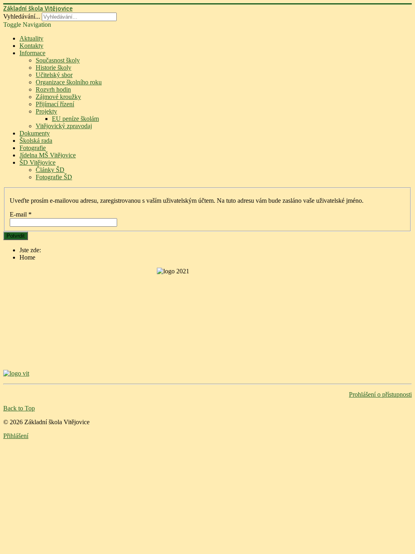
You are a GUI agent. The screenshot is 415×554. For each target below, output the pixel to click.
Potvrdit (15, 236)
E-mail (21, 214)
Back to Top (19, 408)
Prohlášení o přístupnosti (380, 394)
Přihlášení (15, 435)
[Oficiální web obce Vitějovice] (207, 373)
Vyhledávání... (21, 16)
